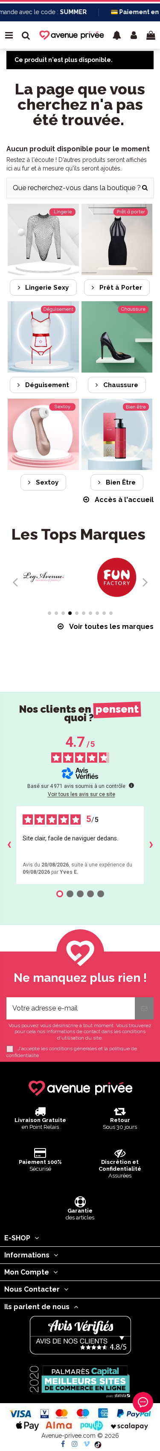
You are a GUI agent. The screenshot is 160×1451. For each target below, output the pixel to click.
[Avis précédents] (9, 845)
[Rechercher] (145, 188)
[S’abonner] (144, 1008)
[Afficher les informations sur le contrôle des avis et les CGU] (131, 785)
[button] (116, 35)
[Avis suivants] (151, 845)
